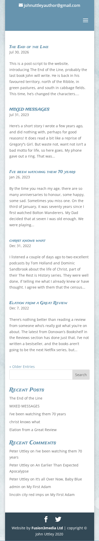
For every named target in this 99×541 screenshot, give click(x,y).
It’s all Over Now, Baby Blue (59, 479)
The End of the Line (29, 47)
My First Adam (39, 486)
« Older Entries (22, 366)
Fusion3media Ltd (47, 527)
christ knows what (27, 241)
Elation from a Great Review (38, 303)
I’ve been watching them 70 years (42, 172)
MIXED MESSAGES (29, 109)
